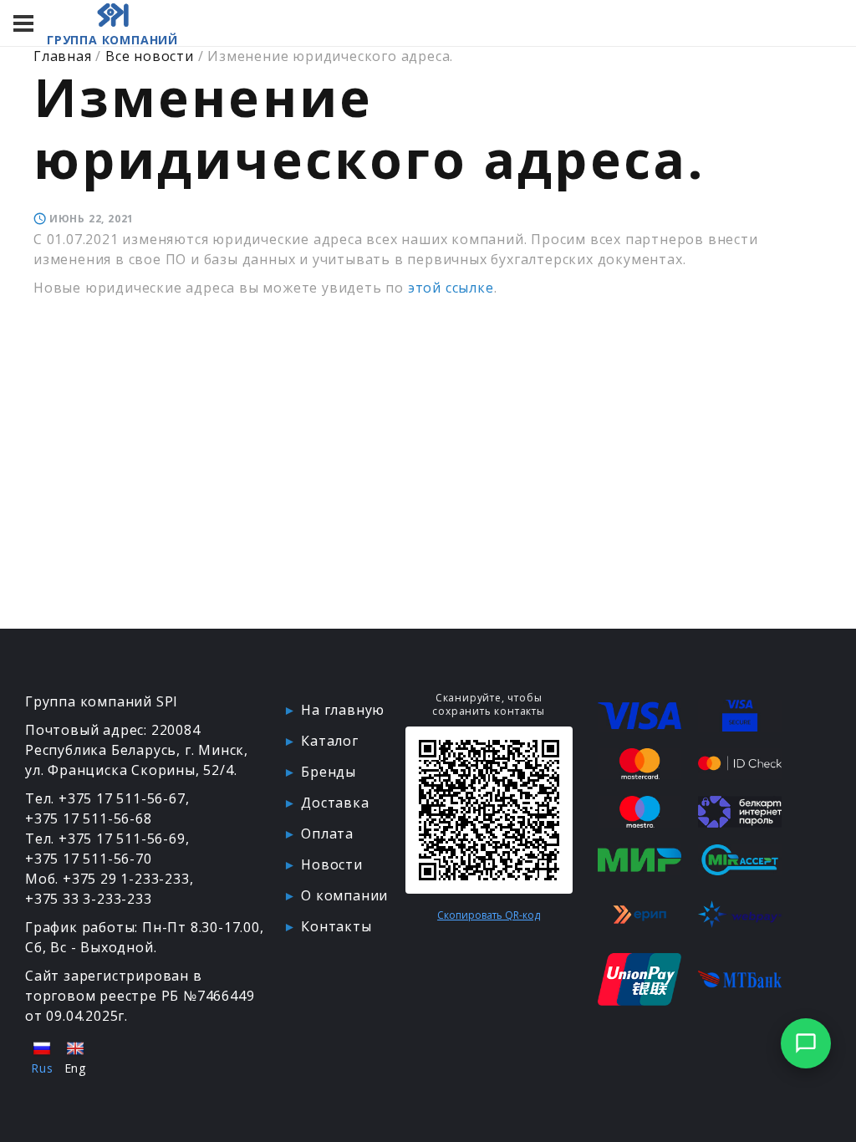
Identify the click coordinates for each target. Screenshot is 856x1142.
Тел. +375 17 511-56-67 (105, 798)
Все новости (149, 56)
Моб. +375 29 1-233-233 (107, 878)
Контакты (336, 926)
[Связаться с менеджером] (806, 1043)
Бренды (328, 771)
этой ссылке (451, 287)
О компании (344, 895)
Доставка (335, 802)
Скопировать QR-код (488, 915)
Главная (62, 56)
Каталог (330, 741)
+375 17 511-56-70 (88, 858)
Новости (332, 864)
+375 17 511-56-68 (88, 818)
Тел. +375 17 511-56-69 (105, 838)
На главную (343, 710)
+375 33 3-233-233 (88, 899)
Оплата (327, 833)
